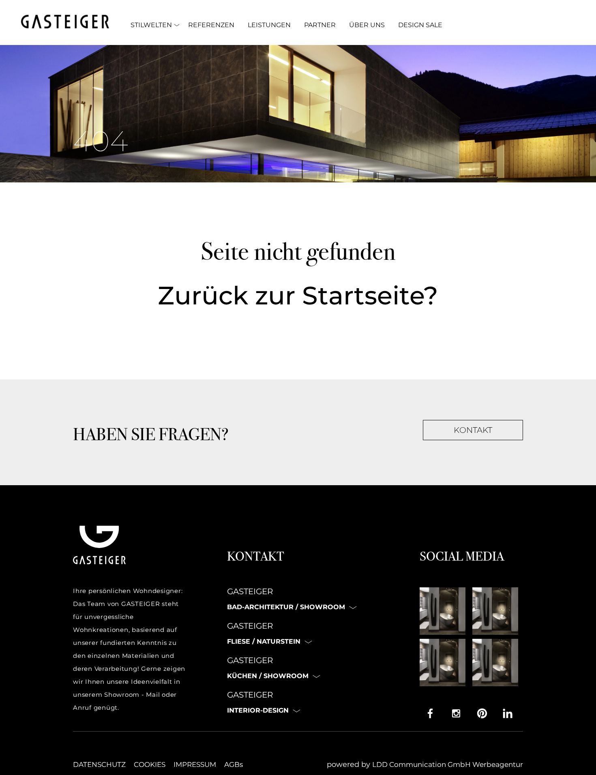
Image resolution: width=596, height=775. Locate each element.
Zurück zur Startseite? (298, 295)
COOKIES (149, 764)
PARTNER (320, 25)
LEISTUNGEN (269, 25)
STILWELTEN (151, 25)
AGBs (233, 764)
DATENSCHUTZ (99, 764)
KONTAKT (473, 430)
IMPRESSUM (195, 764)
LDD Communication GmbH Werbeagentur (447, 764)
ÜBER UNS (367, 25)
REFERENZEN (211, 25)
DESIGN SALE (420, 25)
